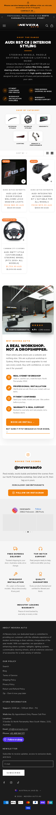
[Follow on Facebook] (4, 782)
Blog (5, 671)
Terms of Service (10, 675)
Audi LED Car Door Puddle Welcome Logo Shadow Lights (14, 197)
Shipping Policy (9, 680)
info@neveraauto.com (18, 729)
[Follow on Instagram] (11, 782)
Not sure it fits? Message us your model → (28, 430)
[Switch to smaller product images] (52, 153)
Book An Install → (23, 422)
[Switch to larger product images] (47, 153)
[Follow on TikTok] (18, 782)
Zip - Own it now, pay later (14, 693)
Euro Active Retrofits (14, 190)
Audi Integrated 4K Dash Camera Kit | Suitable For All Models (42, 197)
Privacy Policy (8, 684)
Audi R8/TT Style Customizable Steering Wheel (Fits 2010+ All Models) (14, 257)
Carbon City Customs (14, 248)
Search (6, 666)
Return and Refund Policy (14, 689)
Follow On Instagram (30, 493)
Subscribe (14, 773)
